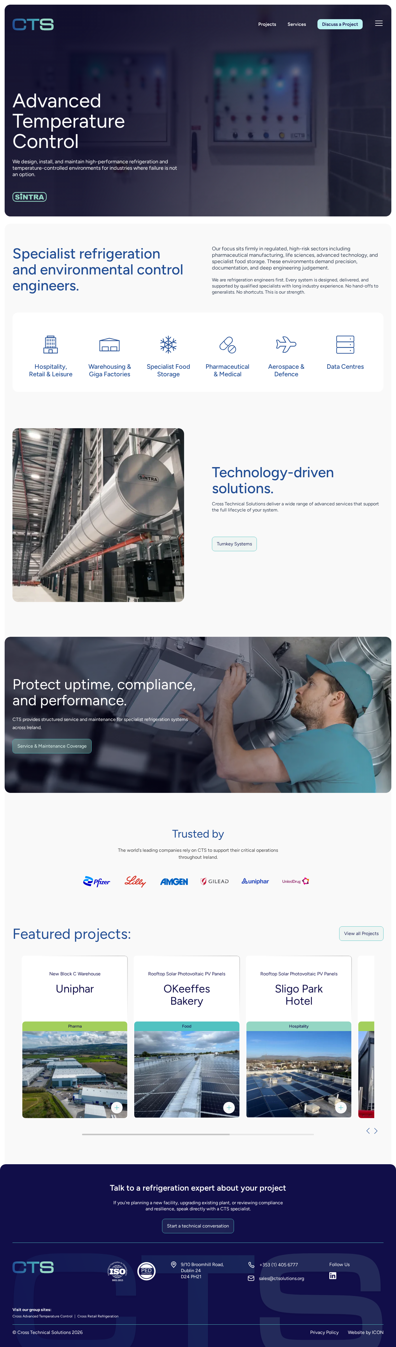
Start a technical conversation (198, 1226)
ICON (378, 1332)
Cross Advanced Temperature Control (42, 1316)
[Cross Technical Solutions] (33, 24)
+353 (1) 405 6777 (278, 1265)
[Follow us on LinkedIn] (356, 1275)
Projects (267, 24)
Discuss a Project (340, 24)
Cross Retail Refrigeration (98, 1316)
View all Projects (361, 933)
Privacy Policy (324, 1332)
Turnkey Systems (234, 544)
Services (297, 24)
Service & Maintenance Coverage (52, 746)
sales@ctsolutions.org (281, 1278)
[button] (365, 1131)
